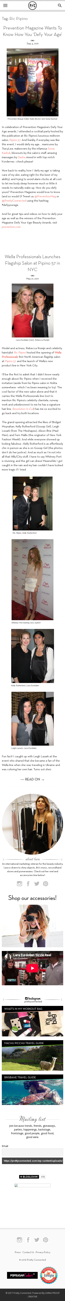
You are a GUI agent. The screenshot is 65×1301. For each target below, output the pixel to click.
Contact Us (28, 1252)
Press (18, 1252)
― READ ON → (33, 779)
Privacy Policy (43, 1252)
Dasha (21, 157)
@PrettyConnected (14, 201)
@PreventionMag (45, 196)
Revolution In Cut (22, 409)
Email (5, 1146)
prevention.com (11, 227)
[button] (60, 5)
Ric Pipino (20, 352)
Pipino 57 (14, 140)
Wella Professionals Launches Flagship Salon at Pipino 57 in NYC (32, 263)
